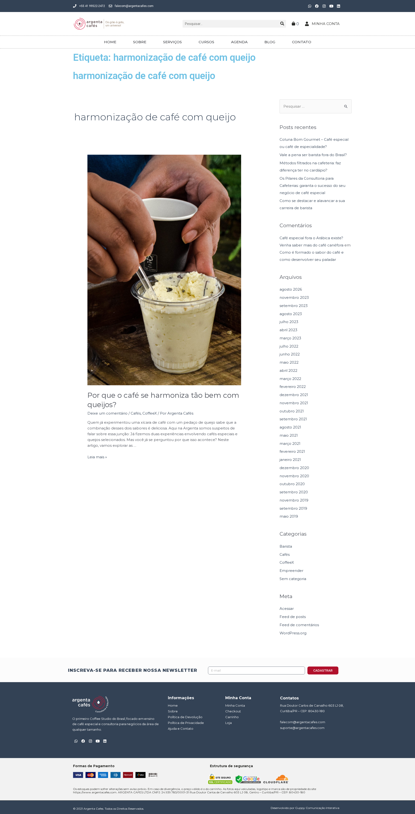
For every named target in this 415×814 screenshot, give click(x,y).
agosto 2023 (291, 314)
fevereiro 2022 (293, 386)
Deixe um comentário (107, 413)
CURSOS (206, 42)
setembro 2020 (294, 492)
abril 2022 (288, 370)
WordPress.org (293, 633)
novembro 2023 (294, 297)
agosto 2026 (291, 289)
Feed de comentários (299, 625)
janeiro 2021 (290, 459)
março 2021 (290, 443)
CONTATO (301, 42)
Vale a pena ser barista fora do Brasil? (313, 155)
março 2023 (290, 338)
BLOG (269, 42)
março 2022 (290, 378)
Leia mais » (97, 457)
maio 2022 (289, 362)
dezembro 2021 (294, 394)
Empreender (291, 570)
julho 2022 (289, 346)
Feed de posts (293, 616)
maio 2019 (289, 516)
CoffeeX (149, 413)
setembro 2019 (293, 508)
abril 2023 (288, 330)
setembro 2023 (294, 305)
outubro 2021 (292, 411)
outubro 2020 (292, 484)
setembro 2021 (293, 419)
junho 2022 (290, 354)
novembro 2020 (294, 476)
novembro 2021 (294, 403)
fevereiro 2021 (292, 451)
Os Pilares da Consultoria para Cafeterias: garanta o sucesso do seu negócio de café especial (312, 185)
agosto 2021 (290, 427)
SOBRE (139, 42)
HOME (110, 42)
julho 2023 (289, 321)
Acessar (287, 608)
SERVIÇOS (172, 42)
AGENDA (239, 42)
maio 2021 (289, 435)
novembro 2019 (294, 500)
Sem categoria (293, 578)
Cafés (136, 413)
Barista (286, 546)
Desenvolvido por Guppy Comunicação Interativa (305, 808)
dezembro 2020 (294, 467)
